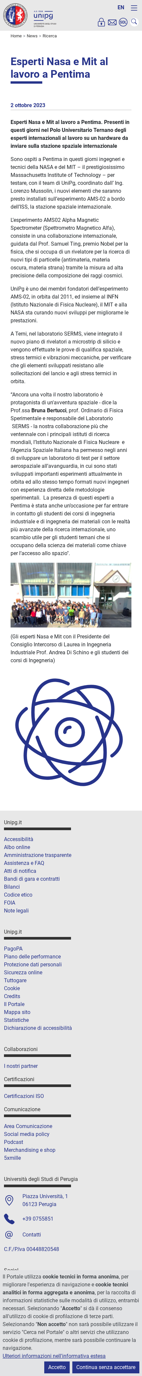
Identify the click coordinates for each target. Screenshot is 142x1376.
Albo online (17, 847)
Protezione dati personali (33, 964)
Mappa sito (17, 1012)
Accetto (57, 1367)
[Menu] (134, 8)
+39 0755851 (37, 1219)
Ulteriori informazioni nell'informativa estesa (54, 1356)
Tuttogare (15, 980)
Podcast (13, 1142)
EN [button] (121, 7)
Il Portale (14, 1004)
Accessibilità (18, 839)
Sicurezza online (23, 972)
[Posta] (112, 22)
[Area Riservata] (101, 22)
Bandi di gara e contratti (32, 879)
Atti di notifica (20, 871)
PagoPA (13, 949)
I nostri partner (21, 1066)
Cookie (12, 988)
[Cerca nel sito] (134, 22)
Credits (12, 996)
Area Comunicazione (28, 1126)
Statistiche (16, 1020)
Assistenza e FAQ (24, 863)
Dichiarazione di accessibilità (38, 1028)
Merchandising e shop (29, 1150)
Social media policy (27, 1134)
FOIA (9, 903)
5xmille (12, 1158)
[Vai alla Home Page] (29, 15)
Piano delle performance (32, 956)
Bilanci (12, 887)
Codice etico (18, 895)
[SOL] (123, 22)
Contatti (31, 1235)
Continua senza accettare (105, 1367)
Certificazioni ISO (24, 1096)
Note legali (16, 911)
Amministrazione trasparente (37, 855)
